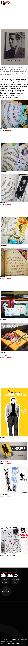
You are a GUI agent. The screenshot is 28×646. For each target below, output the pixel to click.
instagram (17, 579)
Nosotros (3, 643)
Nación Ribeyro (13, 639)
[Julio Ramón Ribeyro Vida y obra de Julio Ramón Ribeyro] (6, 2)
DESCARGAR (3, 130)
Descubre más (6, 591)
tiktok (15, 582)
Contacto (18, 643)
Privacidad (11, 643)
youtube (6, 582)
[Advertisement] (14, 14)
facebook (6, 579)
